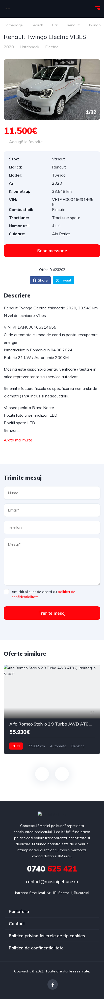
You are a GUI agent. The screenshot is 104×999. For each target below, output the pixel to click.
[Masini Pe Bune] (8, 9)
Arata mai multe (18, 439)
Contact (17, 923)
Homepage (13, 25)
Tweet (66, 280)
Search (37, 25)
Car (55, 25)
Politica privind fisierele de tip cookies (47, 935)
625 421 (52, 869)
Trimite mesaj (52, 613)
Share (43, 280)
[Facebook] (52, 984)
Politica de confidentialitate (36, 947)
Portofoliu (19, 911)
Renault (73, 25)
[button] (52, 250)
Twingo (94, 25)
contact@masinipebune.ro (52, 881)
